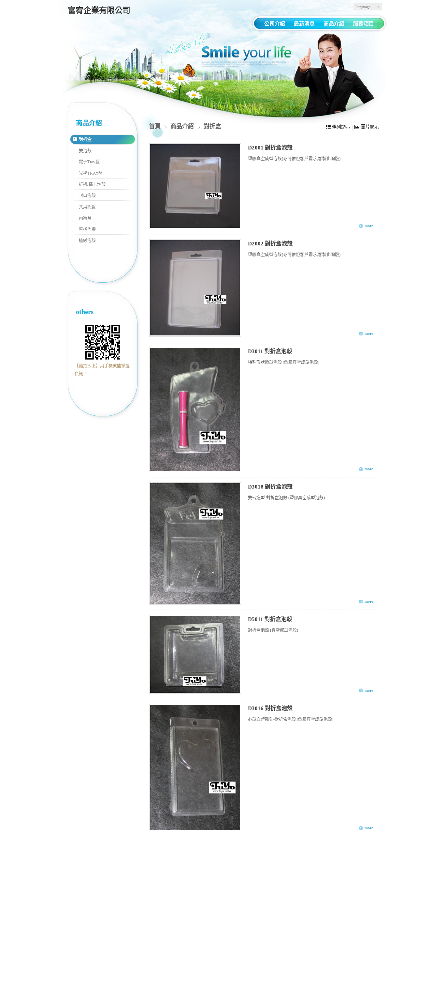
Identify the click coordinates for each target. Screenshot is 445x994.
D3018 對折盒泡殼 (270, 487)
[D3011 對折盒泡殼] (195, 409)
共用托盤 (87, 206)
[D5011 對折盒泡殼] (195, 654)
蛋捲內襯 (87, 229)
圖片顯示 (369, 127)
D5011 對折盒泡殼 (270, 619)
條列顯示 (341, 127)
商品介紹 (182, 126)
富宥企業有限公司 (99, 10)
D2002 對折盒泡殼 (270, 244)
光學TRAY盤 (91, 173)
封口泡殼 (87, 195)
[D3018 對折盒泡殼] (195, 543)
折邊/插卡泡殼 (92, 184)
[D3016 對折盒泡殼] (195, 768)
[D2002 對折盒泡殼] (195, 288)
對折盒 (85, 139)
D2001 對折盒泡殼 (270, 148)
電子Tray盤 (89, 161)
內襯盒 (85, 217)
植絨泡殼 (87, 240)
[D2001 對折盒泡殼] (195, 186)
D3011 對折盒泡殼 (270, 351)
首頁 (155, 126)
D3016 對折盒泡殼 (270, 708)
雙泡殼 (85, 150)
